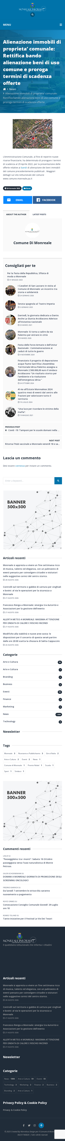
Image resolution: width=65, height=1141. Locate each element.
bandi (24, 167)
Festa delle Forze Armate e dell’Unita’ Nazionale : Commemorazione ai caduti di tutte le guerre (37, 348)
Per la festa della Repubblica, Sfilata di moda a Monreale (28, 275)
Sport (7, 771)
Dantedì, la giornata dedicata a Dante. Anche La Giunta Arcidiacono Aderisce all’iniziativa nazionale (38, 318)
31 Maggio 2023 (16, 280)
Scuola (49, 765)
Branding (8, 676)
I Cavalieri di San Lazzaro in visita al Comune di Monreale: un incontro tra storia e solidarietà (37, 289)
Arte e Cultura (10, 661)
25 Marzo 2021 (26, 325)
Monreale (9, 753)
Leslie (5, 856)
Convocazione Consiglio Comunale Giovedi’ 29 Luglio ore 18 (30, 906)
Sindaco (19, 771)
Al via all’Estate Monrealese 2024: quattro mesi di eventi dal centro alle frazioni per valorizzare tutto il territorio (37, 394)
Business (7, 684)
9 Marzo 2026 (25, 338)
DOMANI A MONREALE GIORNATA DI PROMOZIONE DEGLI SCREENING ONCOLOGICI (32, 878)
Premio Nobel (35, 765)
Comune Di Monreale (32, 242)
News (12, 89)
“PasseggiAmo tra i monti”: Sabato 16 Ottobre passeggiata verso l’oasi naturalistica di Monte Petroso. (28, 863)
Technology (9, 721)
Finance (7, 699)
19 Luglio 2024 (26, 402)
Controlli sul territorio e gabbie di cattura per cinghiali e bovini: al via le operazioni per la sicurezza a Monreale (32, 590)
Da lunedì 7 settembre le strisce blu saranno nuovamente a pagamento (26, 892)
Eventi (6, 691)
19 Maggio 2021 (26, 415)
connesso (20, 465)
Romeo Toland (9, 915)
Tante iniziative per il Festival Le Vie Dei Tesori (27, 918)
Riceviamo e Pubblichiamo (30, 753)
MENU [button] (7, 24)
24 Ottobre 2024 (27, 383)
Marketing (8, 706)
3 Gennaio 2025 (26, 307)
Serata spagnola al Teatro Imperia (36, 303)
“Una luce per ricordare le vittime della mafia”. (38, 410)
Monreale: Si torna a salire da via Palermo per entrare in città (35, 333)
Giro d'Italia (52, 753)
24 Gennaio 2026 (27, 295)
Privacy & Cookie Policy (15, 1109)
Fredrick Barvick (10, 887)
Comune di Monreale (14, 765)
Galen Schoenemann (12, 873)
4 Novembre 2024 (27, 354)
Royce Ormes (9, 901)
